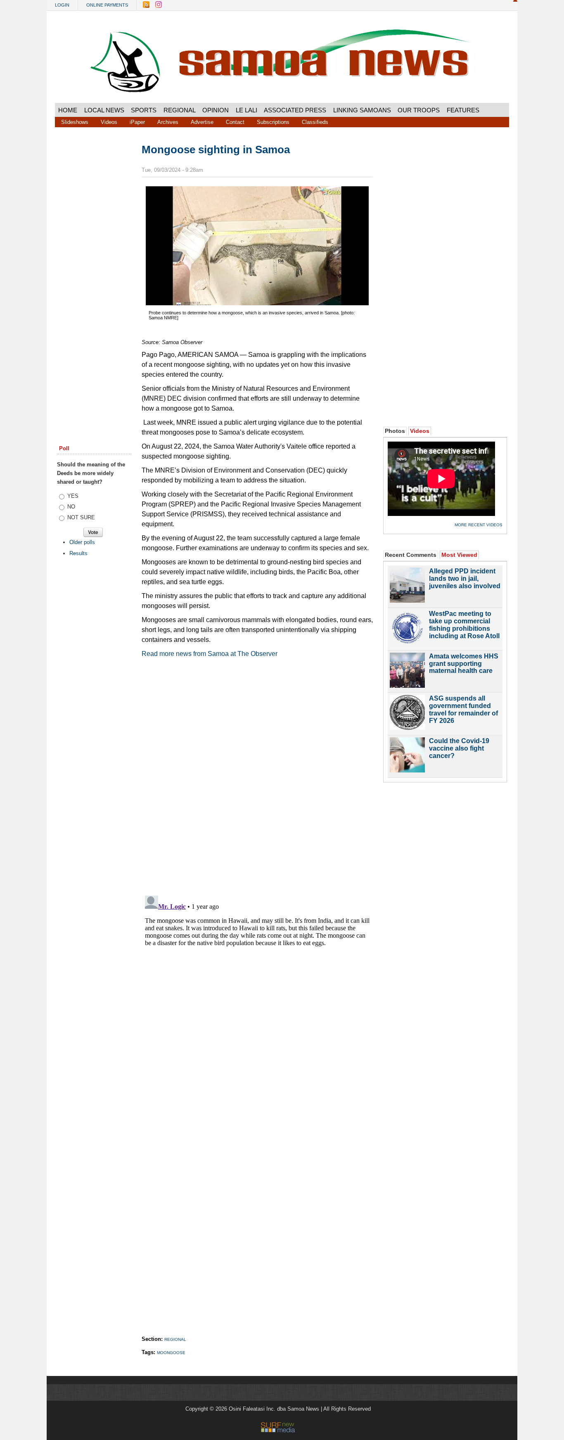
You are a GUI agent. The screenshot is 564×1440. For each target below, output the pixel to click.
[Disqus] (257, 995)
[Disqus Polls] (257, 780)
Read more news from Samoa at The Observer (209, 653)
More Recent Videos (478, 525)
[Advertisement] (94, 270)
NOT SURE (81, 517)
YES (72, 496)
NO (71, 507)
